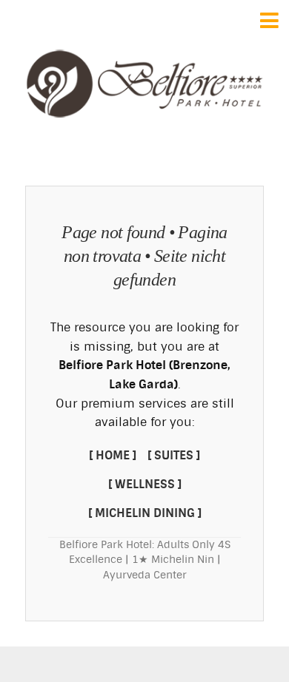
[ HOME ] (112, 455)
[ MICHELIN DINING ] (145, 513)
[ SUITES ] (173, 455)
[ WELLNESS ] (145, 484)
